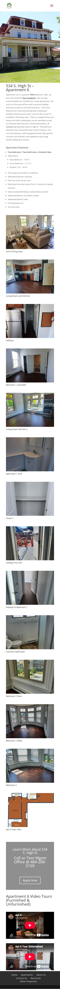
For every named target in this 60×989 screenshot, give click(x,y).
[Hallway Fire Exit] (30, 559)
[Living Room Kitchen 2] (30, 426)
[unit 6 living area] (30, 248)
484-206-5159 (36, 863)
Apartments (27, 974)
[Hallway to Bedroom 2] (30, 604)
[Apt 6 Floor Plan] (30, 826)
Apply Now (30, 880)
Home (14, 974)
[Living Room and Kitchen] (30, 292)
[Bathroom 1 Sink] (30, 470)
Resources (36, 978)
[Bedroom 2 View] (30, 693)
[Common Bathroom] (30, 648)
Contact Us (21, 978)
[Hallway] (30, 337)
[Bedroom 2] (30, 782)
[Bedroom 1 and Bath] (30, 381)
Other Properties (28, 981)
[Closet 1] (30, 515)
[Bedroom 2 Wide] (30, 737)
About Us (41, 974)
